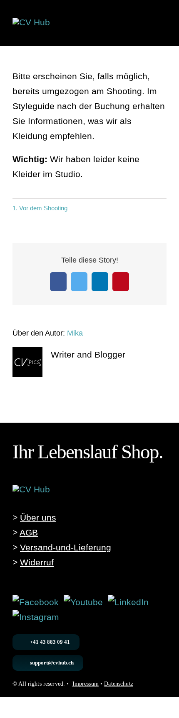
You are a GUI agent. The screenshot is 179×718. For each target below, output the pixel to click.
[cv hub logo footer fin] (31, 489)
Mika (75, 333)
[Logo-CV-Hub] (31, 22)
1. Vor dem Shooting (39, 208)
